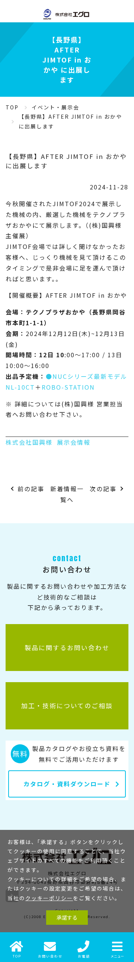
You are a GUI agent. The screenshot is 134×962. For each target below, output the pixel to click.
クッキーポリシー (49, 898)
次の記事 (103, 488)
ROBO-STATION (68, 387)
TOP (12, 107)
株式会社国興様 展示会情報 (48, 442)
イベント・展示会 (55, 107)
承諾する (67, 917)
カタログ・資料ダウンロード (67, 783)
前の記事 (30, 488)
